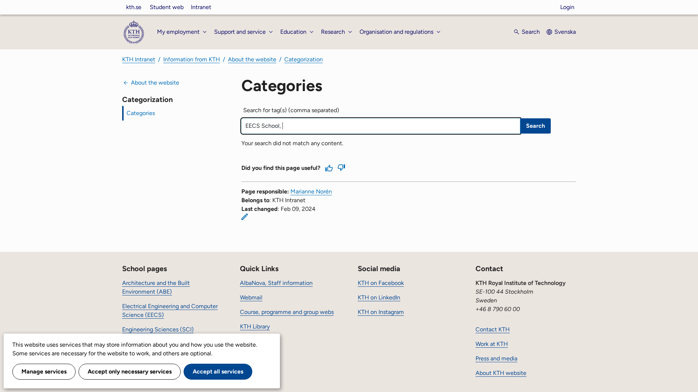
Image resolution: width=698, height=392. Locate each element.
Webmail (251, 297)
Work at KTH (492, 343)
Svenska (565, 31)
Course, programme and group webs (287, 312)
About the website (252, 59)
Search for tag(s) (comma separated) (291, 110)
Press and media (496, 358)
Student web (167, 7)
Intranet (201, 7)
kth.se (133, 7)
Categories (141, 113)
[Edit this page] (244, 216)
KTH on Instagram (381, 312)
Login (567, 7)
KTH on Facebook (381, 282)
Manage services (44, 371)
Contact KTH (493, 329)
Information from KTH (191, 59)
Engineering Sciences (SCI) (158, 329)
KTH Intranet (138, 59)
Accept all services (218, 371)
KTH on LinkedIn (379, 297)
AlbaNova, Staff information (276, 282)
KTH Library (255, 326)
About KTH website (501, 372)
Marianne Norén (311, 191)
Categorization (303, 59)
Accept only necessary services (130, 371)
